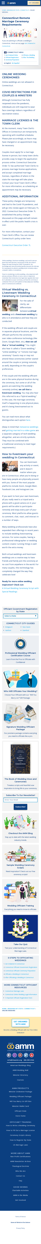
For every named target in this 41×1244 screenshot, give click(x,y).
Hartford (8, 630)
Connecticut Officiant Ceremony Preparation (20, 971)
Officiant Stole (20, 1111)
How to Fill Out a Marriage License (20, 1130)
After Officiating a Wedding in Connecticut (19, 977)
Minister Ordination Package (20, 1091)
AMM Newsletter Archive (20, 1161)
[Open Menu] (4, 3)
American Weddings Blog (20, 1065)
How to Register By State (20, 1140)
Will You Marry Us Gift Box (20, 1101)
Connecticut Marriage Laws (14, 991)
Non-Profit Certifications (20, 1156)
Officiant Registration (12, 57)
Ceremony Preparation (12, 60)
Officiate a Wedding (29, 55)
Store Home (21, 1116)
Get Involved (20, 1200)
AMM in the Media (20, 1195)
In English (7, 63)
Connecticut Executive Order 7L (16, 245)
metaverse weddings (29, 427)
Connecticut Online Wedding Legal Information (21, 994)
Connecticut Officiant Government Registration (21, 967)
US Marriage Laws (20, 1145)
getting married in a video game (20, 430)
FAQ (20, 1181)
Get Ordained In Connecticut (14, 964)
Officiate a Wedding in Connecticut (17, 974)
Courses (20, 1080)
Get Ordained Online (12, 55)
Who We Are (20, 1171)
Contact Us (20, 1176)
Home (4, 10)
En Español (15, 63)
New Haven (26, 627)
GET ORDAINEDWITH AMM (20, 1023)
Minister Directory (20, 1075)
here (28, 420)
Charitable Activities (20, 1190)
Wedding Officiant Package (21, 1096)
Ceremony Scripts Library (20, 1135)
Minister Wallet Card (20, 1106)
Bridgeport (9, 627)
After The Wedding (28, 57)
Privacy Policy (20, 1228)
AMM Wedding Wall (20, 1070)
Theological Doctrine (20, 1166)
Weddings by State (13, 10)
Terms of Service (20, 1217)
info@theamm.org (14, 1060)
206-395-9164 (29, 1060)
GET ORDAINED (34, 3)
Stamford (25, 630)
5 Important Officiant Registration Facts (18, 998)
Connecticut (24, 10)
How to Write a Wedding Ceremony (20, 1125)
